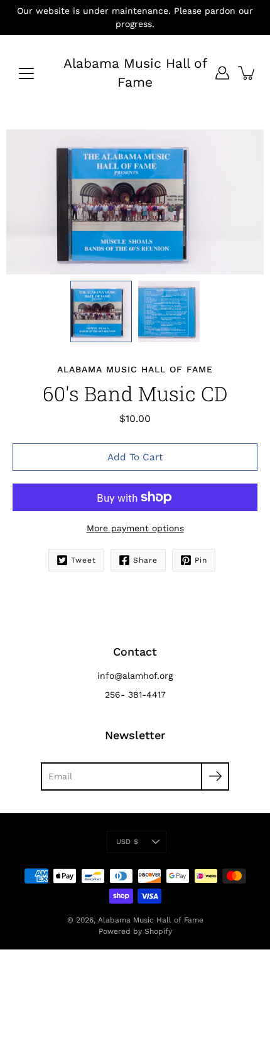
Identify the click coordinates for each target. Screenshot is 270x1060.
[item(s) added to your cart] (247, 73)
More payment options (135, 528)
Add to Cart (135, 457)
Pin (201, 560)
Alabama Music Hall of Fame (135, 72)
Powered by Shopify (135, 931)
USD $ (127, 842)
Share (145, 560)
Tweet (83, 560)
